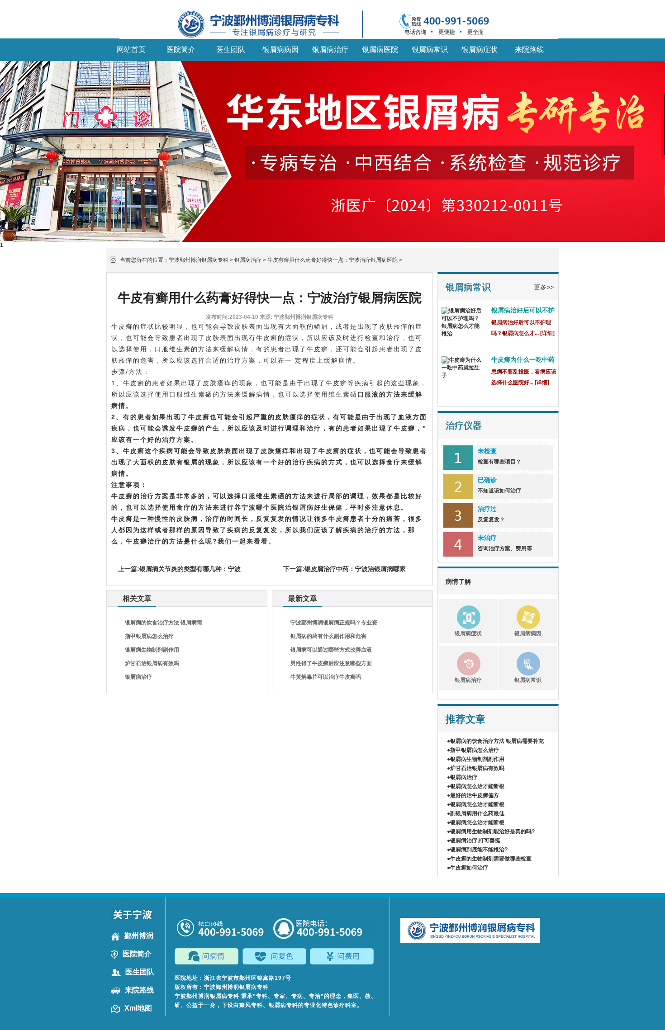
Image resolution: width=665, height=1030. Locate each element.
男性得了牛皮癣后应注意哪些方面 (331, 663)
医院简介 (180, 49)
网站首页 (131, 49)
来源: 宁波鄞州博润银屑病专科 (296, 317)
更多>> (544, 287)
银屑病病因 (280, 49)
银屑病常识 (430, 49)
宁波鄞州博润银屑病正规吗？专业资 (333, 622)
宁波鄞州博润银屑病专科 (198, 260)
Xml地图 (138, 1008)
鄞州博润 (138, 936)
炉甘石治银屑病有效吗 (152, 663)
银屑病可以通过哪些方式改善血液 (331, 650)
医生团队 (230, 49)
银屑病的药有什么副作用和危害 (328, 636)
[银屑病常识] (519, 662)
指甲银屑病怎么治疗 (149, 636)
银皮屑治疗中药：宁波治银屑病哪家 (355, 568)
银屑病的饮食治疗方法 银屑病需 (163, 622)
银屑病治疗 (330, 49)
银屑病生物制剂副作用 (152, 650)
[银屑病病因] (519, 616)
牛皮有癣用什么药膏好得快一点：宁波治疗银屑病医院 (332, 260)
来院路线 (529, 49)
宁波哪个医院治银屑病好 (281, 507)
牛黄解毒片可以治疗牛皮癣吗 (325, 677)
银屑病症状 (479, 49)
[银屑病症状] (459, 616)
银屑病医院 (380, 49)
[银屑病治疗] (459, 662)
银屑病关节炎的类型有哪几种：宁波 (190, 568)
